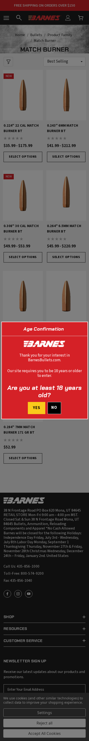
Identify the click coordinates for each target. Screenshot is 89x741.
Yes (36, 408)
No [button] (54, 408)
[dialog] (44, 370)
